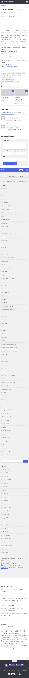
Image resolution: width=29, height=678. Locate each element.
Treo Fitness (5, 423)
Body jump (5, 223)
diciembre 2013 (6, 480)
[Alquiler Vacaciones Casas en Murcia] (12, 565)
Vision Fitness (6, 437)
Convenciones (6, 244)
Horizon (4, 320)
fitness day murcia (16, 75)
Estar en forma (6, 285)
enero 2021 (5, 473)
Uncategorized (6, 430)
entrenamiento (6, 639)
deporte (4, 637)
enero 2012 (5, 483)
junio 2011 (4, 486)
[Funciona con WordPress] (9, 670)
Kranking (4, 337)
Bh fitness (5, 199)
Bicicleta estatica (7, 209)
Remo (4, 392)
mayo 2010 (5, 518)
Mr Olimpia (5, 361)
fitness (3, 75)
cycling (23, 635)
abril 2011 (4, 490)
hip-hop (23, 644)
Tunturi (4, 427)
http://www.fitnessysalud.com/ (9, 66)
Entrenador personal (8, 278)
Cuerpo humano (7, 251)
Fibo (3, 296)
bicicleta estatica (21, 627)
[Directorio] (4, 567)
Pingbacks (19, 112)
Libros (4, 340)
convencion (9, 635)
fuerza (22, 641)
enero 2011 (5, 500)
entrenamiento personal (17, 639)
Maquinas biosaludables (9, 344)
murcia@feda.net (6, 64)
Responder (8, 123)
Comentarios (7, 112)
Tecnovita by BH (6, 417)
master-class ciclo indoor (7, 81)
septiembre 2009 (7, 545)
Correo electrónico (20, 151)
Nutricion (4, 368)
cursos (19, 635)
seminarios (17, 81)
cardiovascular (13, 629)
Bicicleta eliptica (6, 206)
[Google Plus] (22, 170)
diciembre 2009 (6, 535)
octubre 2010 (5, 511)
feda (24, 73)
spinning (8, 648)
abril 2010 (4, 521)
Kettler (4, 334)
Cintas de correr (6, 233)
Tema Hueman (23, 670)
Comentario (6, 140)
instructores (14, 646)
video (16, 648)
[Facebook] (17, 170)
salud (3, 648)
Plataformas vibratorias (8, 382)
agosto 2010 (5, 514)
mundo (19, 646)
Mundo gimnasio (7, 365)
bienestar (3, 629)
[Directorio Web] (16, 567)
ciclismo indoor (11, 73)
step (12, 648)
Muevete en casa (7, 595)
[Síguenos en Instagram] (27, 170)
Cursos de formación (8, 257)
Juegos (4, 330)
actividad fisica (4, 627)
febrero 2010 (5, 528)
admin (4, 12)
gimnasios (5, 313)
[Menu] (27, 2)
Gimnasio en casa (7, 309)
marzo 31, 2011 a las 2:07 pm (13, 119)
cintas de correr (18, 633)
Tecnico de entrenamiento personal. (18, 99)
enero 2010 (5, 531)
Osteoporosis (6, 372)
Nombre (5, 151)
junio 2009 (5, 552)
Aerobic (4, 188)
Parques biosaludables (8, 375)
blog (3, 216)
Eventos (3, 5)
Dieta (3, 264)
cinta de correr (11, 633)
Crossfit (4, 247)
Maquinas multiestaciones (9, 351)
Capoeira (5, 226)
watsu (4, 444)
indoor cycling (6, 646)
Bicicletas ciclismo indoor (9, 213)
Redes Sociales (6, 389)
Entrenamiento (6, 282)
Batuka (4, 195)
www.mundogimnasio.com (13, 117)
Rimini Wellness (6, 396)
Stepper (4, 406)
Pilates (4, 379)
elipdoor (8, 637)
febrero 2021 (5, 469)
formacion (16, 641)
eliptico (16, 637)
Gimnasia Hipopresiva (8, 306)
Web (4, 156)
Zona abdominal (6, 451)
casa (19, 629)
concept (4, 237)
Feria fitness (5, 292)
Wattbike (4, 448)
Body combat (6, 219)
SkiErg (4, 403)
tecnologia (5, 413)
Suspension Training (7, 410)
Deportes (5, 261)
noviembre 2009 (6, 538)
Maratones (5, 354)
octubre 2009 (6, 542)
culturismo (5, 254)
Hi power (4, 316)
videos (4, 434)
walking (24, 648)
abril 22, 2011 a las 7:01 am (13, 127)
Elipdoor (4, 271)
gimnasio (12, 77)
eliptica (13, 637)
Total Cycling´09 (5, 97)
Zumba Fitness (6, 455)
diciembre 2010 (6, 504)
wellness (3, 650)
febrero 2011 (5, 497)
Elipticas (4, 275)
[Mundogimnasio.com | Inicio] (10, 2)
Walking (4, 441)
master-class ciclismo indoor (8, 79)
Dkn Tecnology (6, 268)
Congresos (5, 240)
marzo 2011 (5, 493)
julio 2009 (5, 549)
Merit (3, 358)
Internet (4, 323)
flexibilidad (10, 641)
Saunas (4, 399)
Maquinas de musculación (9, 347)
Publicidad (5, 385)
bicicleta (16, 627)
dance (26, 635)
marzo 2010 (5, 525)
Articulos (4, 192)
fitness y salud (5, 77)
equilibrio (25, 639)
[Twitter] (20, 170)
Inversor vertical (6, 327)
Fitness (4, 299)
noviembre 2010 (6, 507)
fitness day (8, 75)
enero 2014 (5, 476)
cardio (7, 629)
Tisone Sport (5, 420)
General (4, 302)
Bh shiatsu (5, 202)
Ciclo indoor (18, 73)
